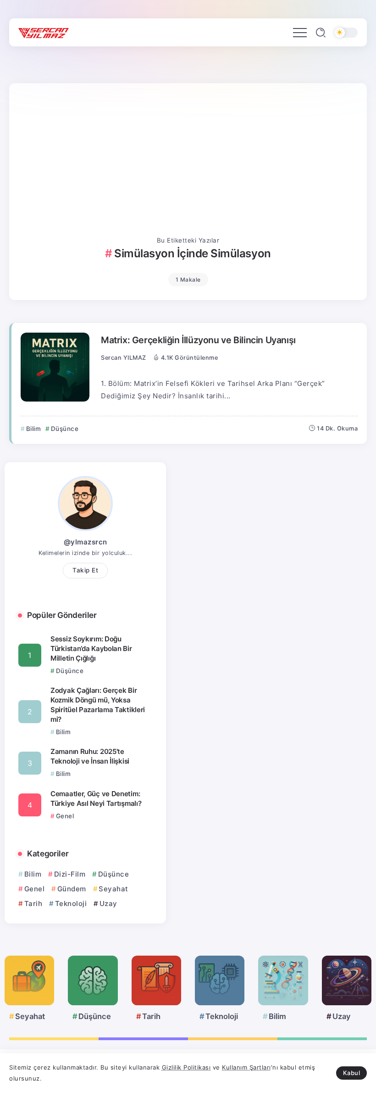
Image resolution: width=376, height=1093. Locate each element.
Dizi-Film (69, 874)
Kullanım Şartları (246, 1067)
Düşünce (113, 874)
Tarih (33, 903)
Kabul (351, 1072)
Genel (34, 888)
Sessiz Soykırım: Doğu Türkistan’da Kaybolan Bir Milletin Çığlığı (91, 648)
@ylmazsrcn (85, 542)
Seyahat (113, 888)
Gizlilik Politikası (186, 1067)
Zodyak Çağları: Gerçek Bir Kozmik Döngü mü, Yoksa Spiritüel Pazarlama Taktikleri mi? (97, 705)
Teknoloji (71, 903)
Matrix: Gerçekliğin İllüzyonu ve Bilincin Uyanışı (198, 339)
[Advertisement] (188, 166)
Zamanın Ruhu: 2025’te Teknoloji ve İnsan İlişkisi (89, 756)
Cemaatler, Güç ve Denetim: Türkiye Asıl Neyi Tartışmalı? (95, 798)
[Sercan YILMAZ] (43, 32)
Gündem (71, 888)
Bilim (32, 874)
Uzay (108, 903)
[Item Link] (55, 367)
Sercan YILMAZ (123, 357)
